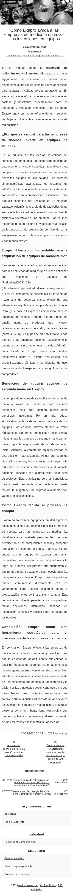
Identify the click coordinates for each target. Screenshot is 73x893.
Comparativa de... (14, 858)
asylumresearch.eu (36, 46)
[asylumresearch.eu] (36, 12)
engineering (36, 889)
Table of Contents (14, 821)
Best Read (10, 813)
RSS (60, 885)
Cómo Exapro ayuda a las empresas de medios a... (34, 55)
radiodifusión (11, 73)
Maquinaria (34, 51)
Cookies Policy (48, 885)
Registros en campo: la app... (20, 841)
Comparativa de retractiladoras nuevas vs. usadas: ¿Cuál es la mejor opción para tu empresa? (55, 754)
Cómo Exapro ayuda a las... (20, 866)
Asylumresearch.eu (28, 885)
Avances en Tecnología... (18, 874)
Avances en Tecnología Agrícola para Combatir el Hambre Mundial (14, 750)
